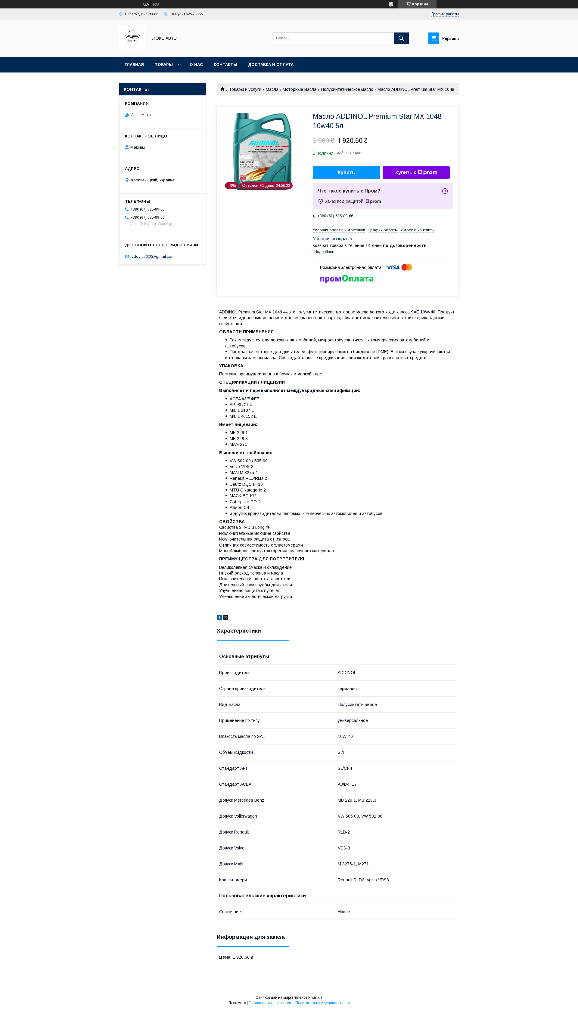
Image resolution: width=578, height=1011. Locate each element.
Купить (346, 172)
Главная (134, 64)
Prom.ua (315, 997)
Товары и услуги (245, 89)
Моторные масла (299, 89)
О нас (196, 64)
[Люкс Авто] (132, 49)
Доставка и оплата (271, 64)
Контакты (225, 64)
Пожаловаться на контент (271, 1003)
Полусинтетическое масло (347, 89)
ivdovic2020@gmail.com (153, 256)
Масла (272, 89)
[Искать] (401, 38)
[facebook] (219, 618)
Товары (164, 64)
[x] (225, 618)
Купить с (405, 172)
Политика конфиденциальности (322, 1003)
